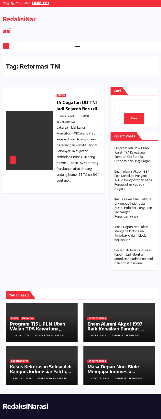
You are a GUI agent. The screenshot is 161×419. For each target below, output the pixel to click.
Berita (61, 95)
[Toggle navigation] (77, 46)
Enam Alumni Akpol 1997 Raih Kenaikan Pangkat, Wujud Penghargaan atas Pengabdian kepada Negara (133, 180)
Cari (117, 91)
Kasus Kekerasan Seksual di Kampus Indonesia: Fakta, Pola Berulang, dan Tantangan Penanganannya (133, 208)
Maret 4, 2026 (100, 378)
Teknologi (27, 318)
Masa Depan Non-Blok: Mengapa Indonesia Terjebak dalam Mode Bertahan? (113, 373)
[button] (147, 46)
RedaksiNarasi (25, 406)
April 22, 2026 (23, 378)
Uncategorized (97, 318)
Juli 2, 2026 (99, 335)
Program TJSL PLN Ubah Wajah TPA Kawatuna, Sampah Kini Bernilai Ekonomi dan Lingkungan (38, 331)
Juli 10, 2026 (21, 335)
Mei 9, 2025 (67, 116)
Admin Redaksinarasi (49, 335)
